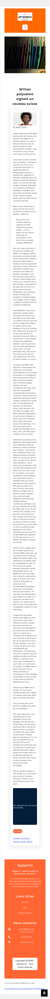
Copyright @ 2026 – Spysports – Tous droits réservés (25, 963)
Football (17, 831)
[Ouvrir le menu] (25, 27)
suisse (23, 841)
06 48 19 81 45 (26, 937)
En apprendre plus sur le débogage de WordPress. (24, 989)
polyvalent (25, 838)
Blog (25, 908)
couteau (16, 838)
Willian (30, 841)
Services (25, 902)
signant (16, 841)
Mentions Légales (25, 913)
